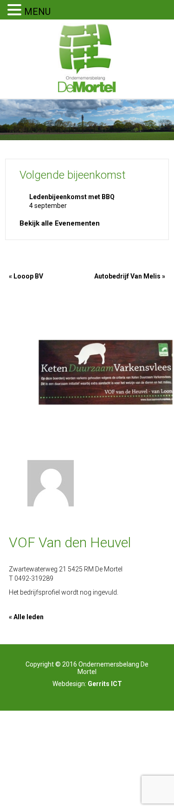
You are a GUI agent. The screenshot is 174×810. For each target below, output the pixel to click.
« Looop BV (26, 276)
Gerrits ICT (105, 683)
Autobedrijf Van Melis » (129, 276)
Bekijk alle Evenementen (59, 223)
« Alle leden (26, 617)
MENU (37, 11)
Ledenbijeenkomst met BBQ (72, 197)
